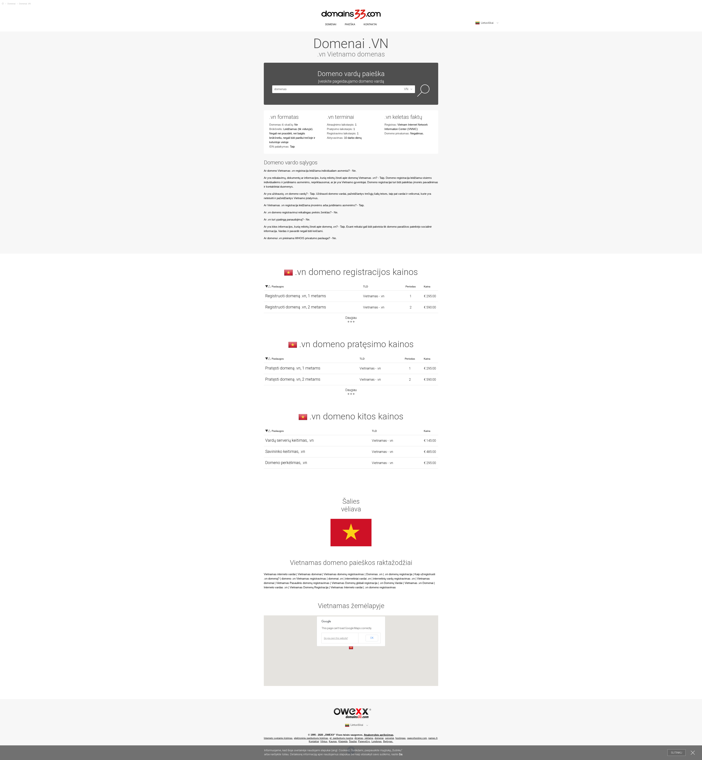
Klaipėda (343, 741)
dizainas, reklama (363, 738)
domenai (379, 738)
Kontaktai (314, 741)
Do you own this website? (336, 638)
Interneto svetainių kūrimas (278, 738)
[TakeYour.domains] (3, 4)
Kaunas (333, 741)
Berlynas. (388, 741)
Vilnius (323, 741)
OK (372, 637)
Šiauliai (353, 741)
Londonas (376, 741)
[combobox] (404, 89)
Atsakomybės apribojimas (378, 734)
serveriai (389, 738)
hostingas (400, 738)
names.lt (432, 738)
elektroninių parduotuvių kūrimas (311, 738)
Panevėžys (364, 741)
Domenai (11, 4)
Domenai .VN (25, 4)
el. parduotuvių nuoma (341, 738)
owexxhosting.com (417, 738)
